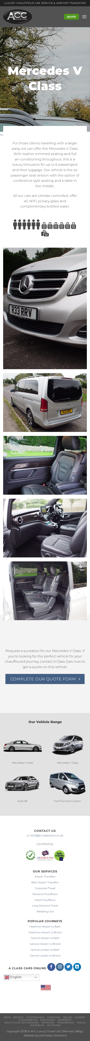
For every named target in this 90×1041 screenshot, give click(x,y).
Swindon (47, 1022)
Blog (79, 1031)
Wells (81, 1022)
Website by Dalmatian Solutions (45, 1035)
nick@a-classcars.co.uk (46, 835)
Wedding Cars (45, 911)
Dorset (80, 1017)
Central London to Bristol (45, 955)
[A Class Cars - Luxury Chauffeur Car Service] (28, 16)
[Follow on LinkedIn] (77, 967)
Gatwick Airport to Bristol (45, 943)
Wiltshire (54, 1025)
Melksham (47, 1020)
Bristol (18, 1017)
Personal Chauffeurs (45, 894)
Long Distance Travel (45, 905)
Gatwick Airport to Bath (45, 938)
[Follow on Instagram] (60, 967)
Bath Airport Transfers (45, 882)
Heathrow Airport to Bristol (45, 932)
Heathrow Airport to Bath (45, 926)
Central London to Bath (45, 949)
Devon (67, 1017)
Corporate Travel (45, 888)
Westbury (37, 1025)
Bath (7, 1017)
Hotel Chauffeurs (45, 899)
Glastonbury (28, 1020)
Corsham (53, 1017)
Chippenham (35, 1017)
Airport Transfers (45, 876)
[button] (84, 17)
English (15, 977)
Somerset (65, 1020)
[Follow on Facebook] (51, 967)
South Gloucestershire (21, 1022)
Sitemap (68, 1031)
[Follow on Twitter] (68, 967)
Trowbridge (66, 1022)
